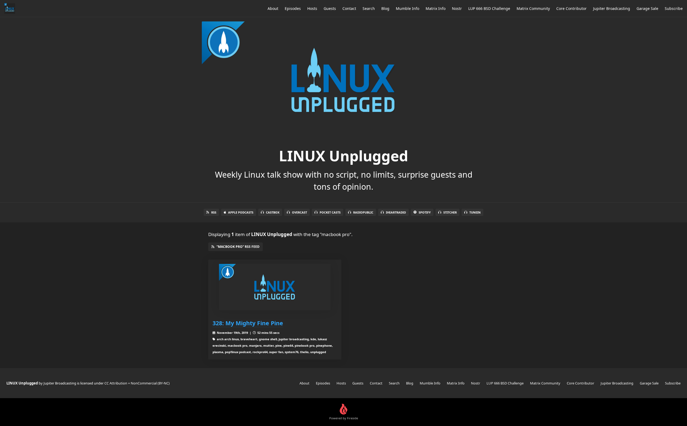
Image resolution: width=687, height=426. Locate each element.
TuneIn (475, 212)
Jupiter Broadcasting (611, 8)
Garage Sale (647, 8)
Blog (385, 8)
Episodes (293, 8)
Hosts (312, 8)
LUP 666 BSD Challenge (489, 8)
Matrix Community (533, 8)
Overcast (299, 212)
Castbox (272, 212)
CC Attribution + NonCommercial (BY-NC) (137, 383)
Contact (349, 8)
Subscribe (674, 8)
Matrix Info (435, 8)
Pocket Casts (330, 212)
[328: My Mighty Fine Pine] (274, 287)
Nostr (457, 8)
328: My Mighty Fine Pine (248, 323)
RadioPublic (363, 212)
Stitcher (450, 212)
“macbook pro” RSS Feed (238, 246)
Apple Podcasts (240, 212)
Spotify (425, 212)
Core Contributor (571, 8)
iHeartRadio (396, 212)
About (273, 8)
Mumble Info (407, 8)
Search (369, 8)
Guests (330, 8)
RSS (213, 212)
